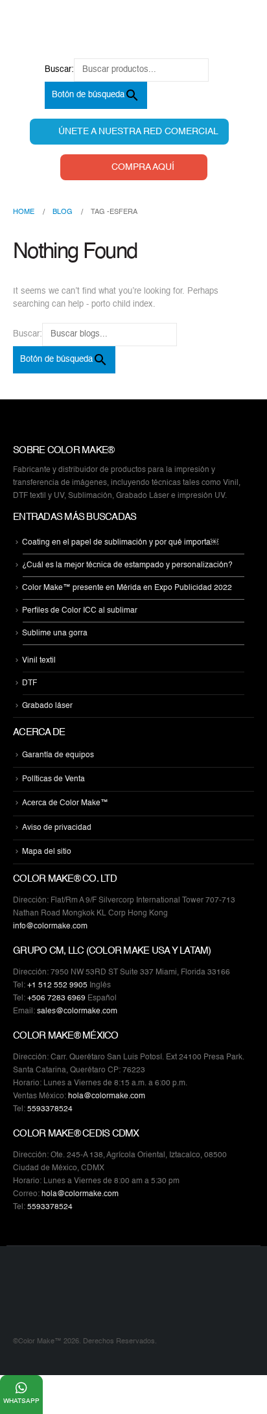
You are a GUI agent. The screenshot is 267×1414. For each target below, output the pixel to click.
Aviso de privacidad (56, 828)
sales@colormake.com (77, 1011)
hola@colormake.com (106, 1096)
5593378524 (50, 1109)
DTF (29, 683)
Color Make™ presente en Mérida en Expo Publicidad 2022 (127, 588)
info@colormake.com (50, 926)
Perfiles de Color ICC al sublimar (79, 611)
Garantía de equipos (58, 755)
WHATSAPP (21, 1401)
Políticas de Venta (53, 779)
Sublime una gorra (54, 633)
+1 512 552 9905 (57, 985)
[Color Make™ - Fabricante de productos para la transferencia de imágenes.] (39, 1299)
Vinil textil (39, 661)
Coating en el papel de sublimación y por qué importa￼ (120, 543)
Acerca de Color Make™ (65, 804)
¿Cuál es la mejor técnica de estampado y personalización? (127, 565)
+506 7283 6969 (56, 998)
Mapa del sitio (46, 852)
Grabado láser (47, 706)
